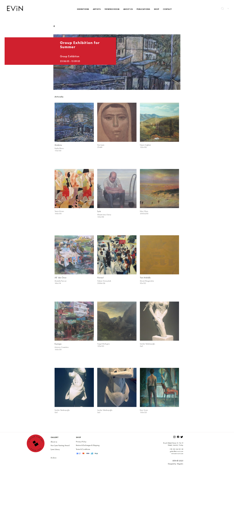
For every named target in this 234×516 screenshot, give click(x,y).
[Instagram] (174, 436)
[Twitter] (181, 436)
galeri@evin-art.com (176, 451)
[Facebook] (178, 436)
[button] (222, 8)
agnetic (180, 464)
